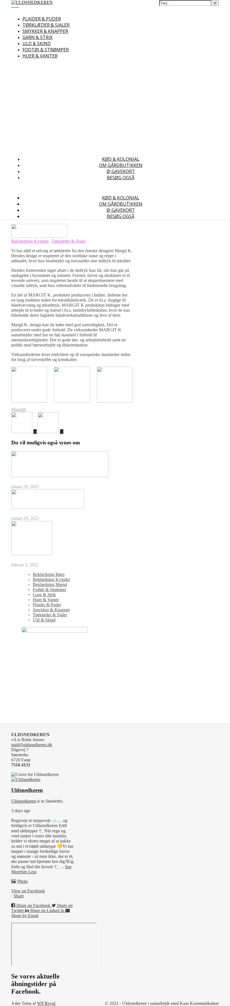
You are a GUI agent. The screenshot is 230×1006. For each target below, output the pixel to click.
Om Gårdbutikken (120, 165)
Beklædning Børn (49, 574)
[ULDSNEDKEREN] (32, 2)
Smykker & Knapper (45, 31)
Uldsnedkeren (23, 801)
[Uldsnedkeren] (25, 779)
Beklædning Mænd (50, 584)
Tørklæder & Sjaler (46, 25)
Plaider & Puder (41, 19)
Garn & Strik (37, 37)
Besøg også (120, 177)
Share (19, 896)
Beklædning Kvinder (29, 241)
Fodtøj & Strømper (45, 50)
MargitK (18, 409)
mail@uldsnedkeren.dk (31, 744)
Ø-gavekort (121, 171)
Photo (22, 881)
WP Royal (46, 1003)
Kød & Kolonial (120, 159)
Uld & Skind (36, 43)
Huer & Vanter (40, 56)
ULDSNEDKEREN (87, 14)
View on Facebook (28, 890)
